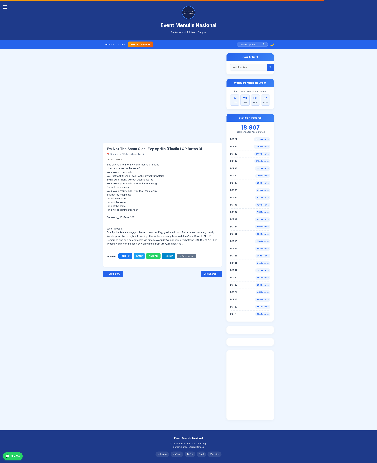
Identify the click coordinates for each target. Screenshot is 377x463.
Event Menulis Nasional (188, 25)
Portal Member (140, 44)
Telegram (168, 256)
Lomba (121, 44)
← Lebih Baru (113, 273)
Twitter (139, 256)
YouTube (177, 454)
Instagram (162, 454)
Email (201, 454)
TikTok (190, 454)
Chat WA (13, 456)
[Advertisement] (162, 98)
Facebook (125, 256)
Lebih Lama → (211, 273)
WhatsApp (153, 256)
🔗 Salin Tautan (186, 256)
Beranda (109, 44)
